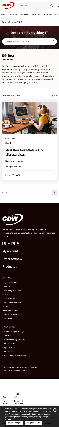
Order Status (11, 259)
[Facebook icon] (4, 243)
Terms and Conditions (18, 402)
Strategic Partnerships (11, 314)
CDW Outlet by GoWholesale (14, 355)
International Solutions (12, 302)
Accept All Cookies (33, 423)
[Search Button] (53, 41)
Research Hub (8, 22)
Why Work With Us (9, 282)
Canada (17, 371)
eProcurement (8, 335)
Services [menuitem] (24, 14)
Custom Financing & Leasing (13, 339)
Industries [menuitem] (36, 14)
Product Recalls (8, 343)
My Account (10, 251)
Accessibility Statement (11, 290)
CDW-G (10, 371)
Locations (6, 306)
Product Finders (9, 351)
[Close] (55, 410)
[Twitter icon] (13, 243)
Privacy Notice (5, 402)
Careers (5, 294)
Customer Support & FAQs (13, 331)
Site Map (4, 395)
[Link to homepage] (8, 5)
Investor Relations (9, 298)
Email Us (33, 367)
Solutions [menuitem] (12, 14)
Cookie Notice (17, 395)
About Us (6, 286)
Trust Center (7, 318)
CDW (4, 371)
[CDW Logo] (8, 5)
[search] (32, 5)
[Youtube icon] (17, 243)
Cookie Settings (14, 423)
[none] (13, 14)
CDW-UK (25, 371)
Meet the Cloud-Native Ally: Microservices (24, 152)
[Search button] (51, 5)
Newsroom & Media (10, 310)
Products (9, 266)
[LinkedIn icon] (8, 243)
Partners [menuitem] (48, 14)
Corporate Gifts (8, 347)
